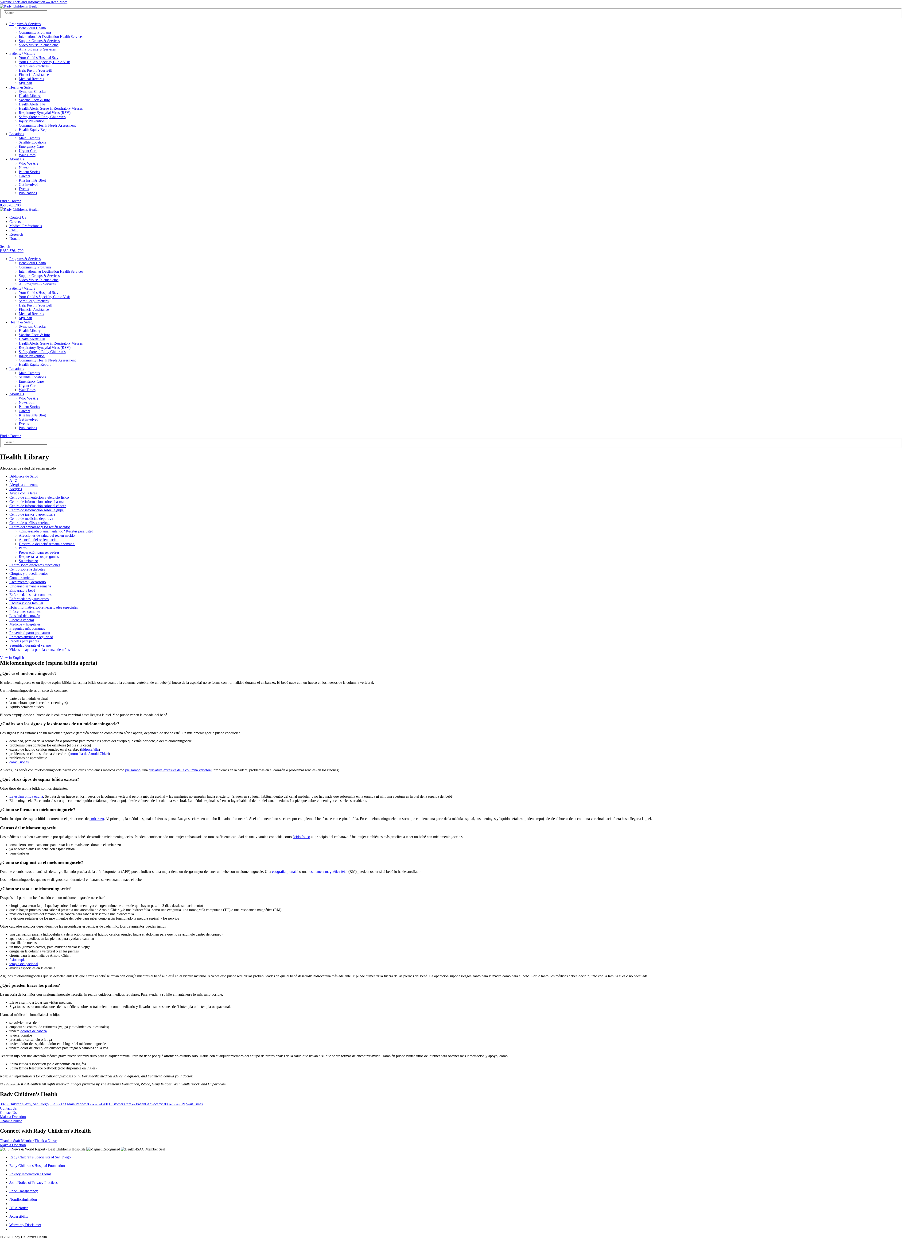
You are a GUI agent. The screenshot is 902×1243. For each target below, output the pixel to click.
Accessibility (18, 1216)
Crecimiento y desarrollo (27, 582)
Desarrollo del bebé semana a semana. (47, 544)
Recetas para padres (24, 641)
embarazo (96, 819)
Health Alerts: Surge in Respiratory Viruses (51, 108)
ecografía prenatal (285, 872)
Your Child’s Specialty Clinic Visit (44, 62)
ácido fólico (301, 837)
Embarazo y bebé (22, 590)
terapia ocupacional (23, 964)
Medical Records (31, 79)
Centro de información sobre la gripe (36, 510)
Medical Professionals (25, 226)
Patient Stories (29, 172)
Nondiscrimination (23, 1199)
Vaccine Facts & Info (34, 100)
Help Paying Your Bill (35, 70)
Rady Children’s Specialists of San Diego (40, 1157)
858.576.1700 (10, 205)
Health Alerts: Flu (32, 104)
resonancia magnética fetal (327, 872)
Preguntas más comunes (27, 628)
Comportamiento (21, 578)
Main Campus (29, 138)
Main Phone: (87, 1104)
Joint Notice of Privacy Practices (33, 1183)
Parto (23, 548)
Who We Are (28, 163)
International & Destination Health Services (51, 37)
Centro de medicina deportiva (31, 519)
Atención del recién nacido (38, 540)
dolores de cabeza (33, 1031)
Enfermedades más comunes (30, 595)
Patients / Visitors (22, 53)
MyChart (25, 83)
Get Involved (28, 184)
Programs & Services (25, 24)
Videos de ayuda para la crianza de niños (39, 650)
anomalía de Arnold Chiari (89, 754)
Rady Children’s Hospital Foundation (37, 1166)
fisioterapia (17, 960)
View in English (12, 658)
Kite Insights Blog (32, 180)
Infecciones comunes (24, 612)
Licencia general (21, 620)
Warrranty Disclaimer (25, 1225)
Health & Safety (21, 87)
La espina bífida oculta (26, 796)
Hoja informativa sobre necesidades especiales (43, 607)
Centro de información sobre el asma (36, 502)
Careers (24, 176)
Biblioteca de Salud (23, 476)
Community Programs (35, 32)
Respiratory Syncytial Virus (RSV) (44, 113)
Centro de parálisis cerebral (29, 523)
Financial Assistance (34, 75)
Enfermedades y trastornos (29, 599)
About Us (16, 159)
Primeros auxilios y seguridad (31, 637)
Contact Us (17, 217)
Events (24, 189)
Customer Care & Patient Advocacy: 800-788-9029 (147, 1104)
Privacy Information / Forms (30, 1174)
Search (5, 247)
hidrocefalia (90, 749)
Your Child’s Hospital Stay (38, 58)
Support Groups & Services (39, 41)
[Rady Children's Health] (19, 209)
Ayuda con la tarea (23, 493)
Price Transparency (23, 1191)
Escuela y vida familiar (26, 603)
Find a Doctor (10, 201)
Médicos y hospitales (24, 624)
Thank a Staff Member (17, 1141)
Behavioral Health (32, 28)
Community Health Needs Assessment (47, 125)
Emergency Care (31, 146)
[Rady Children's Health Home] (19, 6)
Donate (14, 239)
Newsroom (27, 168)
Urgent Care (28, 151)
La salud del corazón (24, 616)
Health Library (30, 96)
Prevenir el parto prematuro (29, 633)
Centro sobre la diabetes (27, 569)
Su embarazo (28, 561)
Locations (16, 134)
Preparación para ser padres (39, 552)
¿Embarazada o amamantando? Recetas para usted (56, 531)
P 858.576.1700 (11, 251)
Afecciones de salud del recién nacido (47, 535)
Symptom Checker (33, 91)
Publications (28, 193)
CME (13, 230)
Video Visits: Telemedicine (38, 45)
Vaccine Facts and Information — (33, 2)
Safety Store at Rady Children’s (42, 117)
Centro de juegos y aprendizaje (32, 514)
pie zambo (132, 770)
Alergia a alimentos (23, 485)
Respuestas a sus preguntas (39, 557)
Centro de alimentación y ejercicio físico (39, 497)
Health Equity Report (35, 130)
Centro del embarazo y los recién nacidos (39, 527)
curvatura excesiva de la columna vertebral (180, 770)
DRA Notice (18, 1208)
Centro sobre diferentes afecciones (34, 565)
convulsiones (19, 762)
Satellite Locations (32, 142)
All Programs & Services (37, 49)
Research (16, 234)
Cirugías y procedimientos (28, 573)
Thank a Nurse (11, 1121)
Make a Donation (13, 1117)
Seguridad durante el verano (30, 645)
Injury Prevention (32, 121)
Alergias (15, 489)
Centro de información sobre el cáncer (37, 506)
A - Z (13, 480)
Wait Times (27, 155)
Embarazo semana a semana (30, 586)
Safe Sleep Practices (34, 66)
